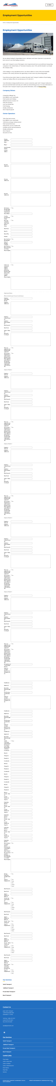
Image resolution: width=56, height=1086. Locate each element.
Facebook (4, 1032)
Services (5, 1072)
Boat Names (6, 1067)
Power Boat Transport (9, 991)
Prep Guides (6, 1059)
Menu (50, 5)
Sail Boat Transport (8, 988)
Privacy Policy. (42, 86)
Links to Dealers (6, 1063)
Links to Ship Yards (7, 1061)
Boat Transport (7, 995)
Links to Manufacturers (8, 1065)
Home (4, 22)
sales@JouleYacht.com (8, 1025)
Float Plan (5, 1070)
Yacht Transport (7, 984)
